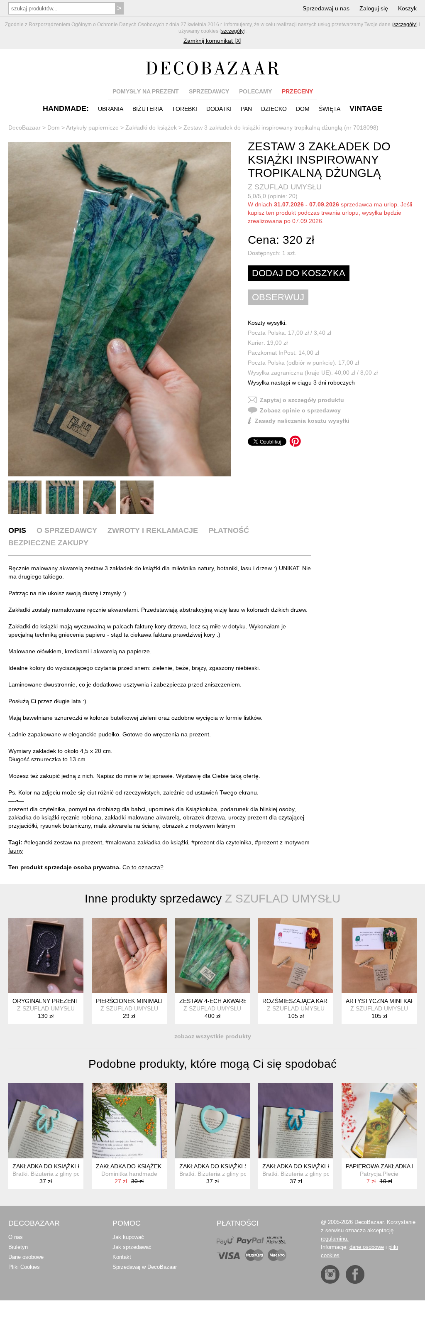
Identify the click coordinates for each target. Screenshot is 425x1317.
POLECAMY (255, 91)
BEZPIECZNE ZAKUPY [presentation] (48, 543)
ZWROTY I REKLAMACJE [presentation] (152, 530)
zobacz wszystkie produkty (212, 1036)
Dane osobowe (26, 1257)
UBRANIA (110, 108)
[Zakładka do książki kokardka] (45, 1120)
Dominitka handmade (129, 1173)
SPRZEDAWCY (209, 91)
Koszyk (407, 8)
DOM (303, 108)
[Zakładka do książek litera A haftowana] (129, 1120)
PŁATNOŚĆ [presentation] (228, 530)
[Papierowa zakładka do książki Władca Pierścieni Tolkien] (379, 1120)
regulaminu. (335, 1239)
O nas (15, 1237)
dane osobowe (366, 1247)
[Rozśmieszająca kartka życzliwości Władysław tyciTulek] (295, 955)
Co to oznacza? (143, 867)
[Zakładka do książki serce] (212, 1120)
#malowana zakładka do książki (146, 842)
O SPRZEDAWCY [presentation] (67, 530)
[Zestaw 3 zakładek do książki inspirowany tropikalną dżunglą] (119, 309)
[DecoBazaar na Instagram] (330, 1274)
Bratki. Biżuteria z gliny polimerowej (58, 1173)
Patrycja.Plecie (379, 1173)
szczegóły (404, 24)
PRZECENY (297, 91)
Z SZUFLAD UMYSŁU (285, 187)
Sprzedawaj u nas (326, 8)
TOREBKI (184, 108)
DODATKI (219, 108)
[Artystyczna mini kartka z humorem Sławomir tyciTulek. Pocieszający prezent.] (379, 955)
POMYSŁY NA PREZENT (145, 91)
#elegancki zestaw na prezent (63, 842)
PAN (246, 108)
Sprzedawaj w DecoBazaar (144, 1267)
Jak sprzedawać (131, 1247)
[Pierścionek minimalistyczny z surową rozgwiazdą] (129, 955)
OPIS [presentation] (17, 530)
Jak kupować (128, 1237)
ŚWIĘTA (329, 108)
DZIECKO (274, 108)
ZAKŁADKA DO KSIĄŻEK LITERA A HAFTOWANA (161, 1166)
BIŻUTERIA (147, 108)
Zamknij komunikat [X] (212, 40)
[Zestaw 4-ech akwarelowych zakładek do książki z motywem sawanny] (212, 955)
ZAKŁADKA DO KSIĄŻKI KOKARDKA (60, 1166)
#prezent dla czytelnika (221, 842)
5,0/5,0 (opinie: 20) (273, 196)
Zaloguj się (373, 8)
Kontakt (121, 1257)
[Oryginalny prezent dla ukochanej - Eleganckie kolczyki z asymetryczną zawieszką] (45, 955)
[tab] (17, 530)
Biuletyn (18, 1247)
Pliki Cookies (24, 1267)
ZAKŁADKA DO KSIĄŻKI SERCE (221, 1166)
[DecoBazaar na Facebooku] (355, 1274)
